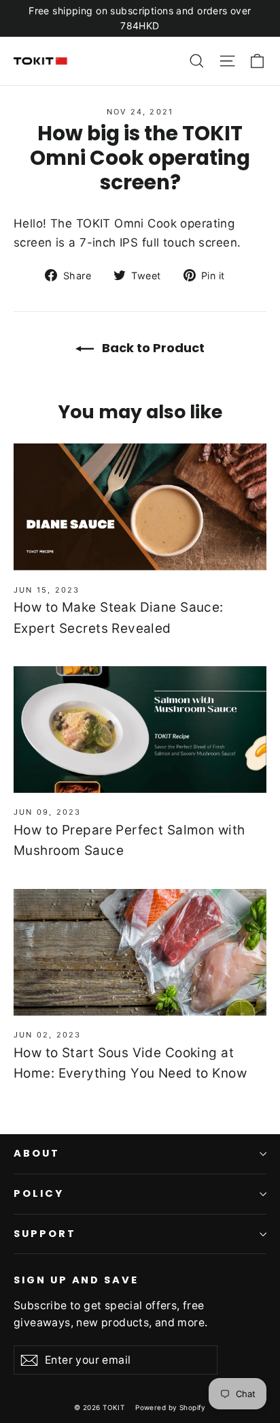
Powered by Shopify (170, 1407)
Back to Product (152, 347)
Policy (39, 1193)
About (37, 1153)
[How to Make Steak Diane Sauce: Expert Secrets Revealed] (140, 506)
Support (45, 1233)
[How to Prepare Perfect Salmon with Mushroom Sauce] (140, 729)
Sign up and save (76, 1280)
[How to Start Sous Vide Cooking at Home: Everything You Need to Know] (140, 952)
